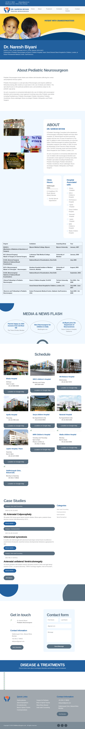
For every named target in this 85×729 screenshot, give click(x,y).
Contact (77, 9)
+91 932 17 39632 (10, 2)
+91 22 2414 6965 (66, 442)
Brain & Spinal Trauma (43, 702)
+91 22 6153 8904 (40, 420)
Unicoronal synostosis (15, 537)
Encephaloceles (21, 705)
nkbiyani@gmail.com (23, 2)
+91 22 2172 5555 (13, 456)
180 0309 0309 (39, 384)
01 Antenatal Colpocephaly (17, 514)
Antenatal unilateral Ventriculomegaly (23, 561)
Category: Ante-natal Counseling (13, 506)
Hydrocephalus (61, 514)
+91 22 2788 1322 (13, 420)
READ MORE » (10, 523)
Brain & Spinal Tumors (23, 707)
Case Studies (67, 10)
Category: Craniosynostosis (12, 529)
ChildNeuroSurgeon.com (19, 725)
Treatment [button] (49, 9)
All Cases (9, 578)
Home (33, 9)
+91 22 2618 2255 (66, 420)
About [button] (39, 9)
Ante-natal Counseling (62, 509)
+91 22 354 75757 (66, 382)
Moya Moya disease (42, 705)
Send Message (59, 646)
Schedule (59, 9)
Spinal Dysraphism (62, 517)
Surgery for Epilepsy (42, 700)
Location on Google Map (16, 392)
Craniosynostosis (61, 512)
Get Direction (17, 647)
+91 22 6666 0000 (13, 386)
